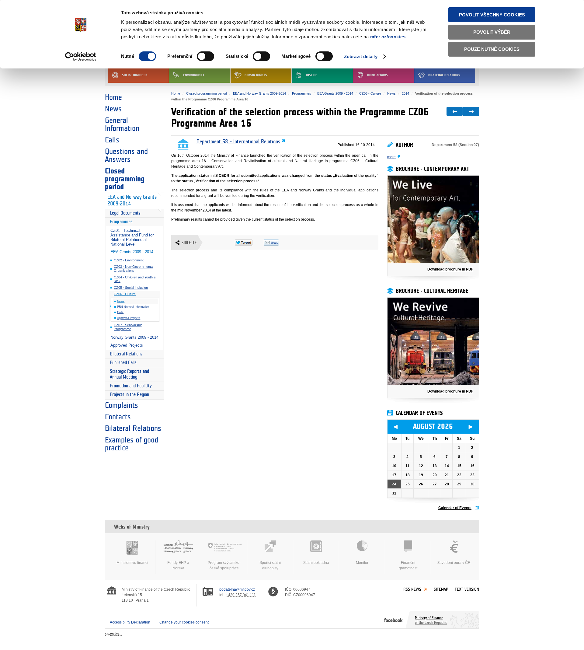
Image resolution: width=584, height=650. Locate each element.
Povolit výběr (491, 32)
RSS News (412, 589)
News (113, 109)
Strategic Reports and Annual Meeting (129, 374)
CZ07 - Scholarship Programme (128, 327)
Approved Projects (128, 318)
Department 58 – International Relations (238, 141)
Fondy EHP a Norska (178, 565)
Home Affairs (377, 75)
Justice (311, 75)
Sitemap (441, 589)
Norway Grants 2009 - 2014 (134, 337)
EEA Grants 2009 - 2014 (131, 252)
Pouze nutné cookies (492, 49)
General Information (122, 124)
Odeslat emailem (278, 242)
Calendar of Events (454, 508)
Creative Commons (114, 635)
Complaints (121, 405)
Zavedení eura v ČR (454, 563)
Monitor (362, 563)
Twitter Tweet (249, 242)
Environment (193, 75)
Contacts (118, 417)
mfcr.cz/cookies (388, 36)
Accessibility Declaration (130, 622)
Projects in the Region (129, 394)
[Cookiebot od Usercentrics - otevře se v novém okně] (80, 56)
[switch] (205, 56)
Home (113, 97)
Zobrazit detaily (360, 56)
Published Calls (123, 362)
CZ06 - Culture (125, 294)
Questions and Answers (126, 155)
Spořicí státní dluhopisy (270, 565)
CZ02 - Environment (129, 260)
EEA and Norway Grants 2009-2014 (132, 200)
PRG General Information (133, 306)
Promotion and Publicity (131, 386)
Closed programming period (124, 178)
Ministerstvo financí (132, 563)
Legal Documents (125, 213)
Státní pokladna (316, 563)
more (391, 157)
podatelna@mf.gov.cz (237, 589)
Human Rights (256, 75)
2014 (405, 93)
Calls (112, 140)
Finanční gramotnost (408, 565)
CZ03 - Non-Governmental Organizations (133, 268)
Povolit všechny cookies (492, 14)
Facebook (393, 620)
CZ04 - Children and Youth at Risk (135, 279)
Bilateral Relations (444, 75)
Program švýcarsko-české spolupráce (224, 565)
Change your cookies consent (184, 622)
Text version (467, 589)
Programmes (121, 221)
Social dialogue (135, 75)
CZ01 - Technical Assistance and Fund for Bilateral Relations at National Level (132, 237)
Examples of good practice (131, 444)
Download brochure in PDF (450, 269)
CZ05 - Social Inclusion (131, 287)
